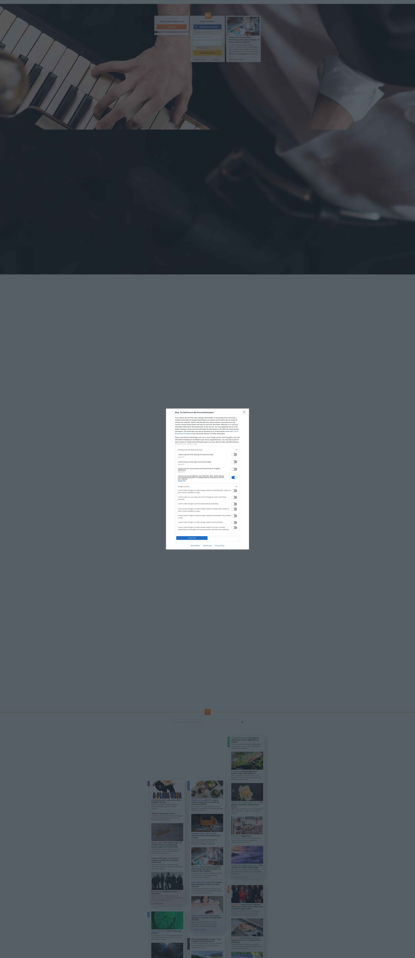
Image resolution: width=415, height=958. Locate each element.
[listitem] (207, 450)
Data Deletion (195, 545)
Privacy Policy (219, 545)
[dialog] (207, 479)
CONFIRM (192, 538)
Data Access (207, 545)
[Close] (245, 413)
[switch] (234, 454)
